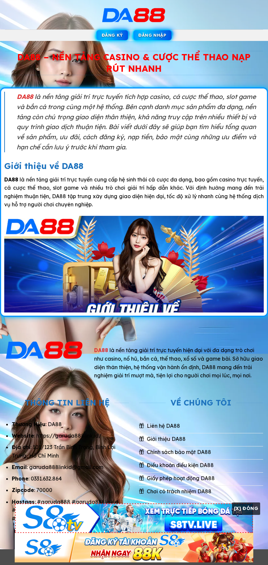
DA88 (25, 97)
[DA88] (134, 15)
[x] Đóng (246, 508)
